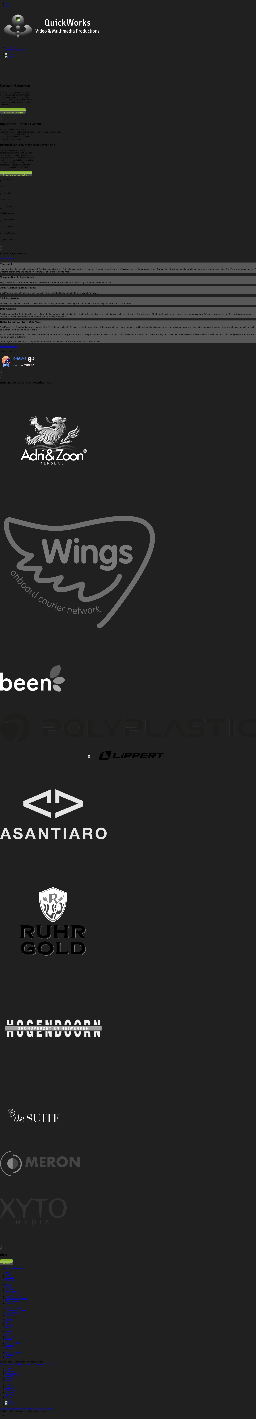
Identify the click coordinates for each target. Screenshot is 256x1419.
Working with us (12, 1280)
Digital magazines (12, 1301)
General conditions (13, 1343)
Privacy (8, 1348)
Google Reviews (8, 346)
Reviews (9, 1320)
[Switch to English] (9, 57)
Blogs (7, 1322)
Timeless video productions (16, 1298)
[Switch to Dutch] (9, 54)
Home (8, 1273)
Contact (8, 1327)
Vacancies (9, 1324)
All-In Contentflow (13, 1296)
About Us (9, 1277)
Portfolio (9, 1303)
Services (8, 1275)
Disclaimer (9, 1345)
